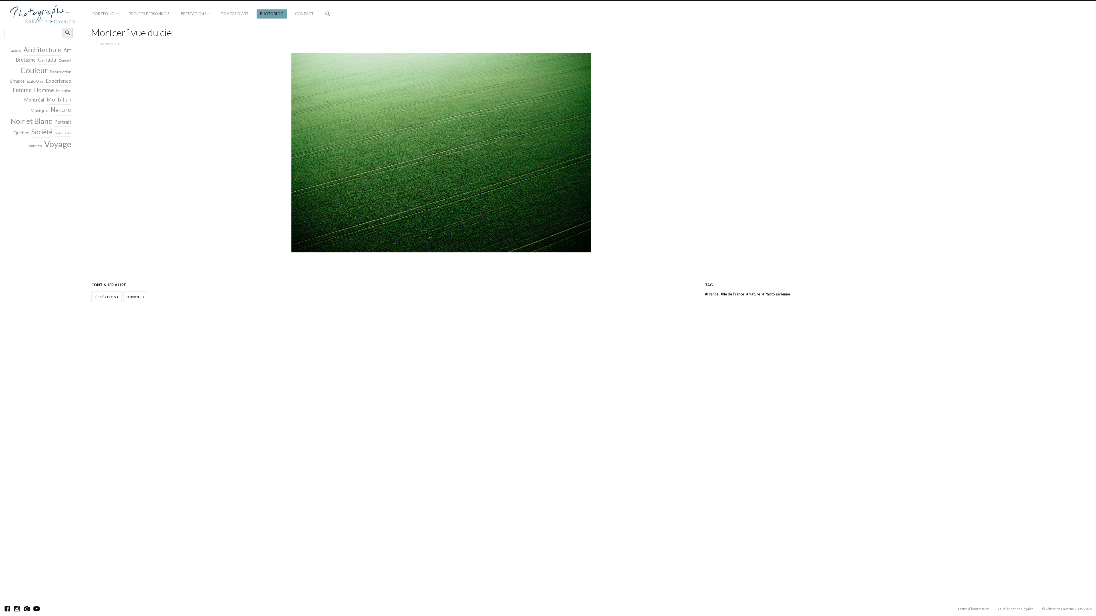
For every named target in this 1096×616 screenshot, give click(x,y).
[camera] (27, 608)
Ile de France (733, 294)
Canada (47, 59)
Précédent (108, 297)
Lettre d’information (973, 609)
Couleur (34, 70)
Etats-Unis (35, 81)
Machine (63, 90)
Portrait (62, 122)
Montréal (34, 100)
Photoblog (271, 13)
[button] (328, 14)
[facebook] (7, 608)
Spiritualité (63, 133)
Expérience (58, 81)
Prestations (193, 13)
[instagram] (17, 608)
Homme (44, 90)
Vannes (35, 145)
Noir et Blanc (31, 121)
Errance (17, 81)
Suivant (134, 297)
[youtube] (36, 608)
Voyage (57, 144)
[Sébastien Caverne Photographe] (43, 14)
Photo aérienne (776, 294)
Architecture (42, 50)
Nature (753, 294)
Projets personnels (149, 13)
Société (42, 132)
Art (67, 50)
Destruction (60, 71)
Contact (304, 13)
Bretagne (26, 60)
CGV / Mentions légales (1015, 609)
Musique (39, 110)
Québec (21, 132)
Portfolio (103, 13)
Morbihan (59, 99)
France (712, 294)
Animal (16, 51)
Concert (65, 60)
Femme (22, 89)
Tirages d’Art (235, 13)
